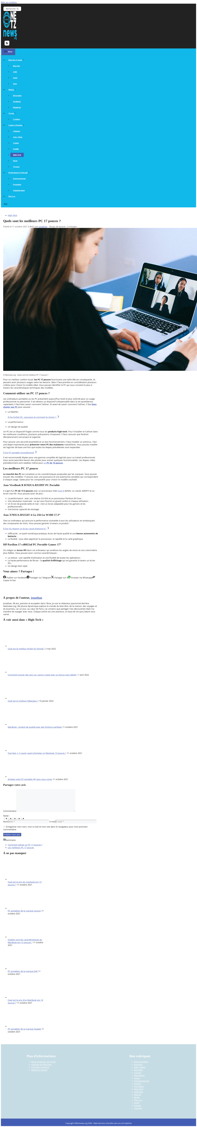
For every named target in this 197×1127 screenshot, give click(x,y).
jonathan (36, 597)
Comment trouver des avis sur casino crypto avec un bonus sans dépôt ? (42, 674)
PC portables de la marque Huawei (24, 1029)
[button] (5, 204)
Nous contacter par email (43, 1061)
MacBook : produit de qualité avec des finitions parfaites (35, 727)
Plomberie (17, 107)
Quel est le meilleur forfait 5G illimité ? (26, 648)
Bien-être (16, 66)
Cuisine (16, 143)
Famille (16, 149)
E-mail (52, 821)
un (53, 463)
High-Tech (17, 155)
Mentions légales (39, 1070)
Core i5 (61, 490)
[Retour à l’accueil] (10, 39)
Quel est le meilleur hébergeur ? (23, 701)
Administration (19, 190)
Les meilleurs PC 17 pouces (21, 847)
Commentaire (9, 811)
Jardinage (17, 101)
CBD (15, 72)
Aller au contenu (9, 2)
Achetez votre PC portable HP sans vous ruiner (30, 779)
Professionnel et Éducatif (18, 173)
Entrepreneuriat (19, 179)
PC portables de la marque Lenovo (24, 910)
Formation (17, 184)
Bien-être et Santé (15, 60)
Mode (15, 161)
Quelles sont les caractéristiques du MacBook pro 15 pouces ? (25, 941)
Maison (11, 90)
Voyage (11, 113)
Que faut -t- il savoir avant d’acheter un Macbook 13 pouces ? (37, 753)
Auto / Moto (17, 137)
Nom (5, 821)
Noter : (6, 815)
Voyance (16, 167)
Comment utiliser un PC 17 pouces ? (25, 844)
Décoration (17, 96)
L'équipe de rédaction (41, 1064)
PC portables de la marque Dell (23, 971)
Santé (15, 78)
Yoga (15, 84)
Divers (137, 1078)
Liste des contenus (40, 1067)
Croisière (16, 119)
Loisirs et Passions (15, 125)
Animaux (16, 131)
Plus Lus (11, 196)
